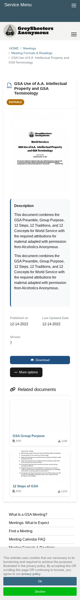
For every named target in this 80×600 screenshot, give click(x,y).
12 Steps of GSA (25, 486)
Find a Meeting (20, 531)
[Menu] (74, 30)
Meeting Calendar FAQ (27, 539)
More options (28, 372)
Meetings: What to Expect (29, 523)
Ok (40, 581)
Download (43, 360)
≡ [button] (74, 5)
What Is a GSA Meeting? (28, 514)
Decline (40, 591)
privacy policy (31, 574)
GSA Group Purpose (29, 436)
